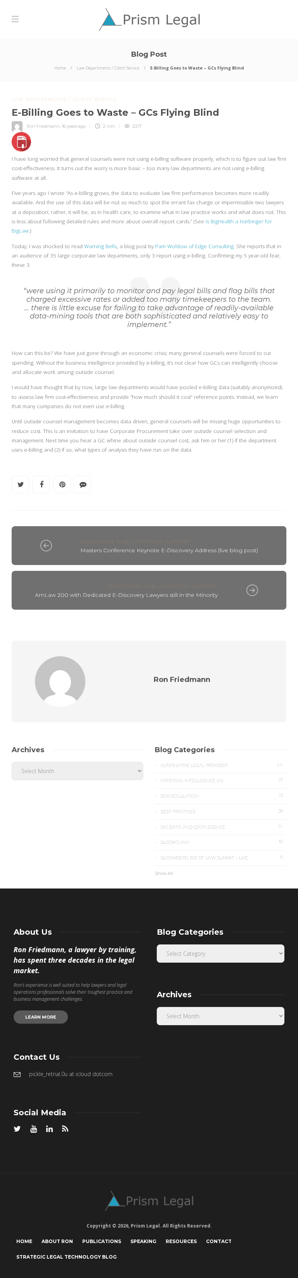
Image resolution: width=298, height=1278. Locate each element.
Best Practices (222, 811)
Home (60, 68)
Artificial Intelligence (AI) (222, 780)
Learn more (40, 1017)
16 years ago (74, 126)
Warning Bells (100, 246)
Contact (219, 1241)
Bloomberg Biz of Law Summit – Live (222, 857)
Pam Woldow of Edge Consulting (194, 246)
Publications (101, 1241)
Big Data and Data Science (222, 827)
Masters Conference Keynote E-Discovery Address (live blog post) (169, 550)
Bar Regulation (222, 796)
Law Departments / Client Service (108, 68)
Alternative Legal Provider (222, 765)
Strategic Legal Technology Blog (66, 1257)
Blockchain (222, 842)
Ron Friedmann (43, 126)
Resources (181, 1241)
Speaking (143, 1241)
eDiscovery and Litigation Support (135, 541)
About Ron (57, 1241)
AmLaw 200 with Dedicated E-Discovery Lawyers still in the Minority (126, 594)
